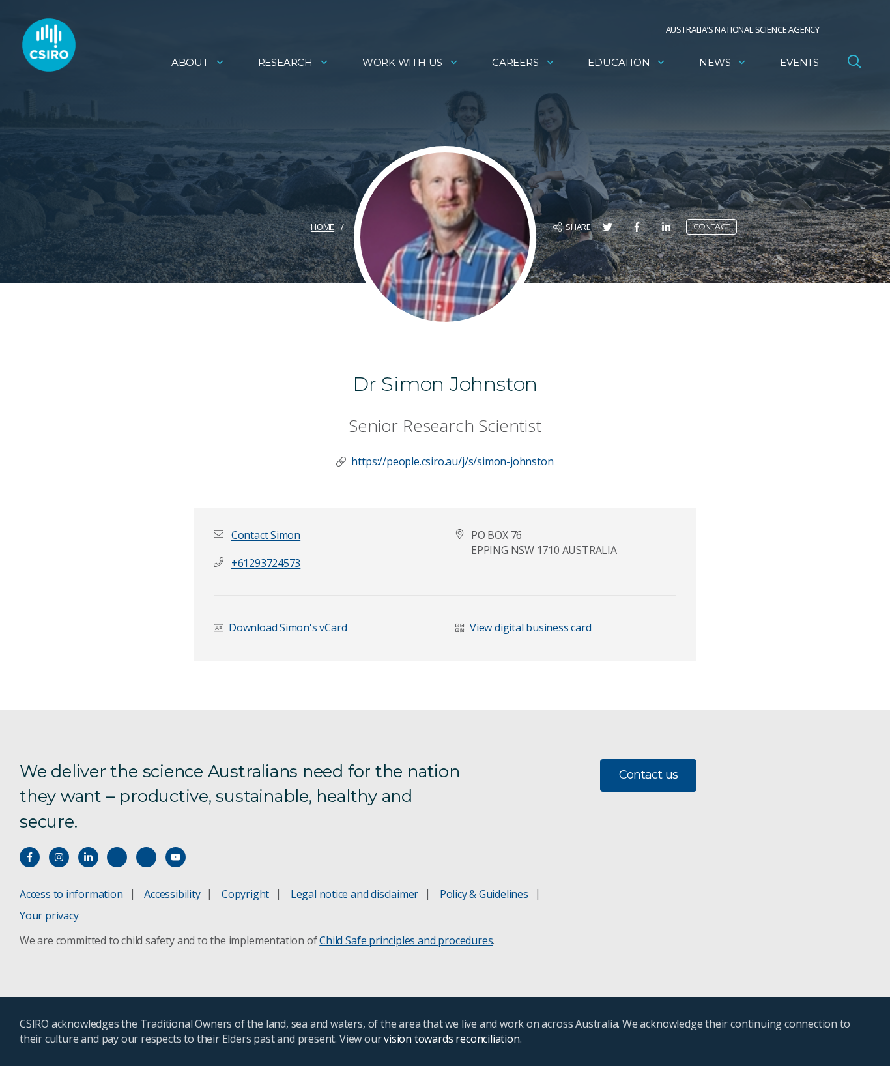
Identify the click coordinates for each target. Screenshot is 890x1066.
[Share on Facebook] (637, 227)
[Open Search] (854, 61)
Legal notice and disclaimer (354, 894)
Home (322, 227)
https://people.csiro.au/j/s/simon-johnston (452, 461)
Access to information (71, 894)
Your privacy (49, 915)
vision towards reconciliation (452, 1038)
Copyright (245, 894)
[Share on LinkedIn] (666, 227)
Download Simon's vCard (288, 627)
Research (285, 62)
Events (799, 62)
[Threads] (146, 857)
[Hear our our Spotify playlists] (117, 857)
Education (619, 62)
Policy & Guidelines (484, 894)
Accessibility (172, 894)
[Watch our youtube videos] (175, 857)
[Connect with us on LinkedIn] (88, 857)
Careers (515, 62)
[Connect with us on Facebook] (30, 857)
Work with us (402, 62)
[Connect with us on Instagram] (59, 857)
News (714, 62)
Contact (711, 226)
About (189, 62)
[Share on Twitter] (607, 227)
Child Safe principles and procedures (406, 940)
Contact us (648, 775)
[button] (265, 535)
